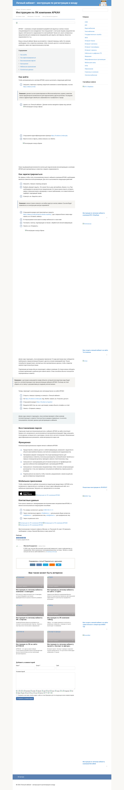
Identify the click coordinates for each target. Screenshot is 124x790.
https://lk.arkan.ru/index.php (59, 135)
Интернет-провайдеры (92, 47)
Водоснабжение (90, 28)
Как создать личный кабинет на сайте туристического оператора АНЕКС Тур (95, 624)
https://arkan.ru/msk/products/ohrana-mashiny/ (37, 214)
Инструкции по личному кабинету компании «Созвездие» (29, 590)
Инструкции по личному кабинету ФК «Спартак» (29, 618)
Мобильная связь (90, 62)
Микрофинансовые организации (95, 59)
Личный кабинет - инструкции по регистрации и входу (46, 3)
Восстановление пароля (27, 60)
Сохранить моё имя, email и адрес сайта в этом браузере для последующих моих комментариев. (46, 695)
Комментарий (20, 671)
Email (38, 665)
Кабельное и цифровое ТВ (93, 53)
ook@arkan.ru (27, 515)
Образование (89, 69)
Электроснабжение (91, 75)
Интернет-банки (90, 41)
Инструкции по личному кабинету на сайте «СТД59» (60, 590)
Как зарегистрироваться (28, 58)
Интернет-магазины (91, 44)
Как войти (23, 55)
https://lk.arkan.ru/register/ (45, 402)
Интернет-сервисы (91, 50)
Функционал (24, 63)
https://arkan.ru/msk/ (29, 87)
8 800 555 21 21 (48, 510)
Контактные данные (26, 69)
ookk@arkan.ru (50, 515)
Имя (18, 665)
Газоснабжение (89, 31)
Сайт (57, 665)
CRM (86, 22)
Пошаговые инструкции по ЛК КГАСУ (95, 487)
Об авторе (21, 777)
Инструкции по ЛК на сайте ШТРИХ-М (26, 645)
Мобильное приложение (28, 66)
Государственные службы (93, 34)
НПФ (86, 66)
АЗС (86, 25)
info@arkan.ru (45, 513)
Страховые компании (91, 72)
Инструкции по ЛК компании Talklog (58, 618)
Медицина (88, 56)
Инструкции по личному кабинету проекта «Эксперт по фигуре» (60, 645)
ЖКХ (86, 37)
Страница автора (51, 551)
